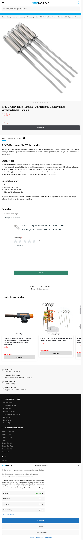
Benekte (40, 526)
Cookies (32, 537)
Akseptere (40, 520)
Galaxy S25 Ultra (7, 443)
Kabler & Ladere (9, 411)
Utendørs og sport (12, 17)
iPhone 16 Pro (6, 434)
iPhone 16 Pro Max (8, 431)
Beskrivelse (11, 138)
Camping (22, 17)
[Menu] (5, 3)
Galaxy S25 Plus (7, 446)
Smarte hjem (7, 423)
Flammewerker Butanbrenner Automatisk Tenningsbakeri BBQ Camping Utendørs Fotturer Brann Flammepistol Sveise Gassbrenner (17, 341)
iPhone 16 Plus (7, 437)
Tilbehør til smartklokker (11, 414)
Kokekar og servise (32, 17)
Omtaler (20, 138)
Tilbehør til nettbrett (10, 405)
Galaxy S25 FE (7, 449)
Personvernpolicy (39, 537)
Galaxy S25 (6, 452)
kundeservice (48, 537)
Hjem (3, 17)
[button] (78, 466)
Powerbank (7, 420)
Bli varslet (19, 357)
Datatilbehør (7, 408)
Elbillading (7, 417)
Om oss (4, 460)
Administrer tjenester (8, 514)
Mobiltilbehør (7, 402)
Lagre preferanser (41, 532)
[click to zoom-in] (40, 60)
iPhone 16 (5, 440)
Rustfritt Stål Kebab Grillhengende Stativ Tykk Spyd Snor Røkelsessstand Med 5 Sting (56, 339)
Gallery (4, 138)
